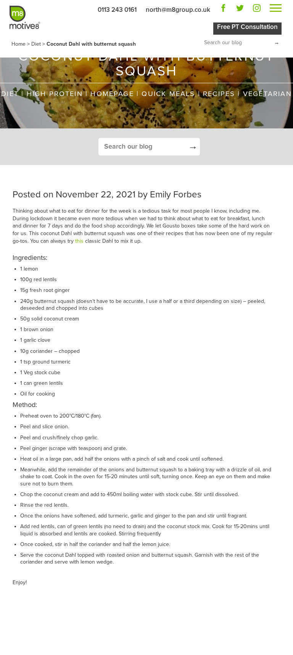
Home (18, 44)
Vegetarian (267, 94)
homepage (112, 94)
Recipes (219, 94)
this (79, 241)
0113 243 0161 (117, 10)
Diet (36, 44)
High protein (55, 94)
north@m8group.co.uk (178, 10)
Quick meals (168, 94)
